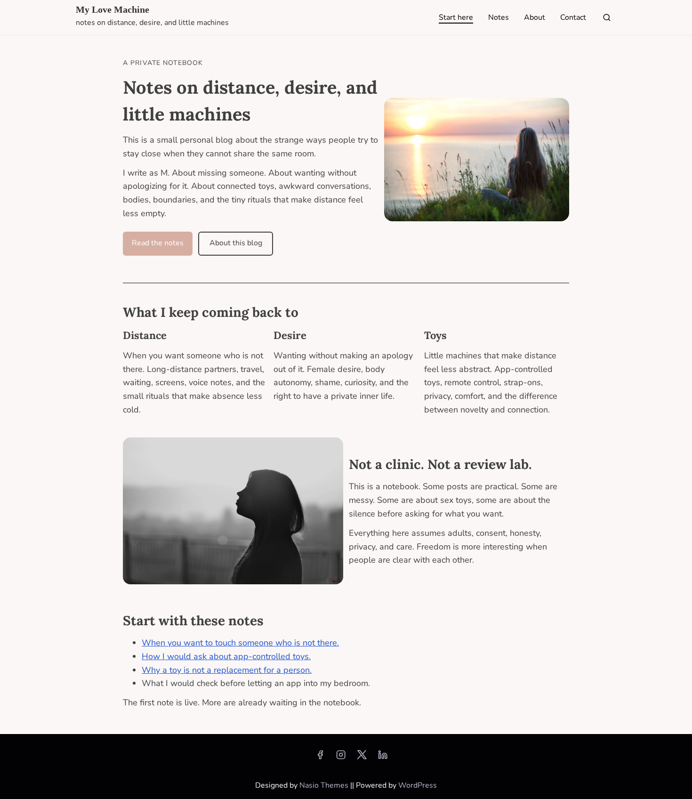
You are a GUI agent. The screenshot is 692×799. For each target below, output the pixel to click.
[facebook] (320, 758)
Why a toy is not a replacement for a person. (227, 670)
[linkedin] (382, 758)
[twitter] (362, 758)
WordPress (417, 785)
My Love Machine (112, 9)
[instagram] (341, 758)
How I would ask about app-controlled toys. (226, 656)
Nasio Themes (324, 785)
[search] (605, 19)
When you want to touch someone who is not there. (240, 642)
